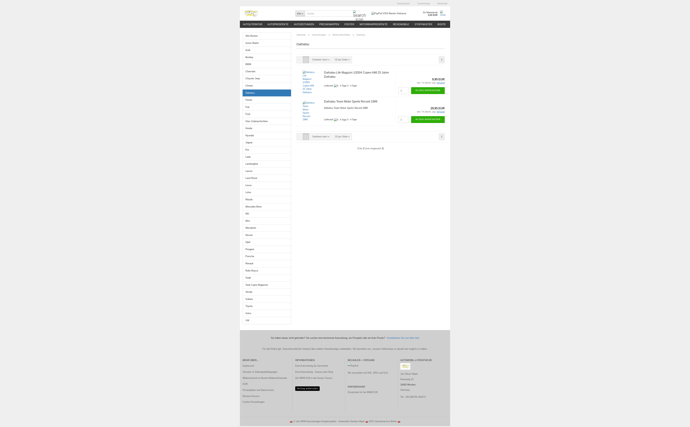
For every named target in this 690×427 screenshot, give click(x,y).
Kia (247, 149)
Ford (247, 114)
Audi (247, 50)
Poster (349, 24)
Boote (442, 24)
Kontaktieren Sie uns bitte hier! (403, 338)
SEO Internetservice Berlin (383, 421)
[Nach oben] (680, 422)
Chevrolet (250, 71)
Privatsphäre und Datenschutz (258, 390)
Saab (248, 277)
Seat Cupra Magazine (256, 285)
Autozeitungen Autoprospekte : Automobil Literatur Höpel (335, 421)
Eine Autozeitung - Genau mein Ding (314, 372)
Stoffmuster (423, 24)
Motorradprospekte (374, 24)
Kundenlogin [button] (423, 3)
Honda (248, 128)
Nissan (249, 235)
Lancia (248, 171)
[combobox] (321, 59)
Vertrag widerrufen (307, 388)
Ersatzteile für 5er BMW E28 (363, 392)
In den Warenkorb (427, 90)
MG (247, 213)
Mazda (248, 199)
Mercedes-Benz (253, 206)
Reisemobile (401, 24)
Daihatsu (250, 93)
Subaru (249, 299)
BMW (248, 64)
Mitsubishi (250, 228)
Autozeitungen (304, 24)
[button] (402, 3)
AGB (245, 384)
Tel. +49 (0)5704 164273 (413, 397)
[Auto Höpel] (266, 13)
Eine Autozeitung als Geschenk (311, 365)
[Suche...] (356, 13)
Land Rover (251, 178)
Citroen (249, 85)
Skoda (248, 292)
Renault (249, 263)
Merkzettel (441, 3)
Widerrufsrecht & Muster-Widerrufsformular (265, 378)
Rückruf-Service (251, 396)
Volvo (248, 313)
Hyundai (249, 135)
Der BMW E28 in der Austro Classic (313, 378)
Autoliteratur (252, 24)
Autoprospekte (278, 24)
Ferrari (248, 100)
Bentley (249, 57)
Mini (247, 221)
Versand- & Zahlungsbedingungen (260, 372)
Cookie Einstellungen (253, 402)
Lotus (248, 192)
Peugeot (249, 249)
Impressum (248, 365)
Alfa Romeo (251, 36)
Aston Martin (252, 43)
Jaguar (248, 142)
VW (247, 320)
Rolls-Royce (251, 270)
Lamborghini (251, 164)
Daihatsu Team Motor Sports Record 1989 (350, 101)
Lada (247, 157)
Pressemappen (329, 24)
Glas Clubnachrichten (256, 121)
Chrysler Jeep (252, 78)
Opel (247, 242)
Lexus (248, 185)
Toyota (248, 306)
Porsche (249, 256)
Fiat (247, 107)
